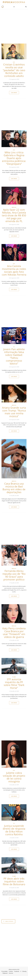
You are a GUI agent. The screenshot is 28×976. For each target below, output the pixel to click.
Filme (14, 677)
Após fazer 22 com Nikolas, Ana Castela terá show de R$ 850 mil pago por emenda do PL (14, 215)
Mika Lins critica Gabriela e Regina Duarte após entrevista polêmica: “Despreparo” (14, 158)
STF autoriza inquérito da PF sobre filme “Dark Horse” (14, 684)
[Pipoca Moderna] (2, 7)
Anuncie (11, 973)
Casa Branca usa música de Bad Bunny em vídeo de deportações (14, 488)
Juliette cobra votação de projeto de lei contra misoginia (14, 777)
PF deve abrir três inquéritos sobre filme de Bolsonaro (14, 881)
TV (14, 347)
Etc (14, 62)
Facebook (16, 971)
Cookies (11, 971)
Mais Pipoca (9, 921)
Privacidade (4, 971)
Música (14, 207)
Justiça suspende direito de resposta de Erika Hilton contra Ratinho (14, 830)
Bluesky (24, 971)
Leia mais (14, 92)
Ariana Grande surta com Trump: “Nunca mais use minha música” (14, 412)
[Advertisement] (14, 26)
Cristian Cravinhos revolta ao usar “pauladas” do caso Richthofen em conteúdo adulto (14, 70)
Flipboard (5, 973)
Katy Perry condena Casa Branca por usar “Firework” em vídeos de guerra (14, 633)
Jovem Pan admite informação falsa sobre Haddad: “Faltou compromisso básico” (14, 356)
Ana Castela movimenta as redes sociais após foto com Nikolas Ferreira (14, 270)
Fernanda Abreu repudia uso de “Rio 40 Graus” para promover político (14, 575)
